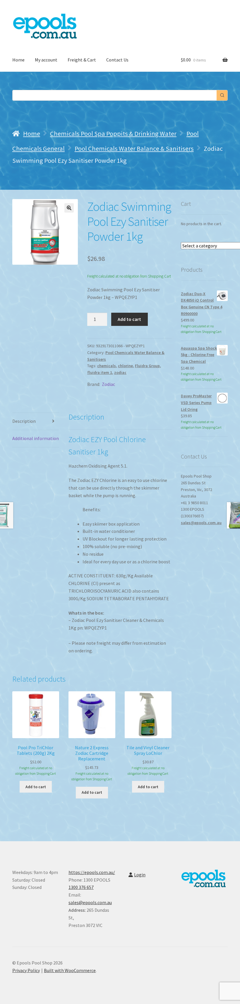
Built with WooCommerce (70, 970)
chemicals (106, 365)
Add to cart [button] (35, 786)
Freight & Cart (82, 60)
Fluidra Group (147, 365)
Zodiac (108, 384)
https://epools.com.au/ (91, 872)
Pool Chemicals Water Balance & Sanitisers (134, 148)
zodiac (120, 372)
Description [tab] (24, 421)
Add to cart (129, 319)
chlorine (125, 365)
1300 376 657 (81, 887)
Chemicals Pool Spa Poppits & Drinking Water (113, 133)
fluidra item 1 (99, 372)
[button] (69, 208)
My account (46, 60)
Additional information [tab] (35, 438)
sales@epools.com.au (201, 522)
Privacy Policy (26, 970)
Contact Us (117, 60)
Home (18, 60)
